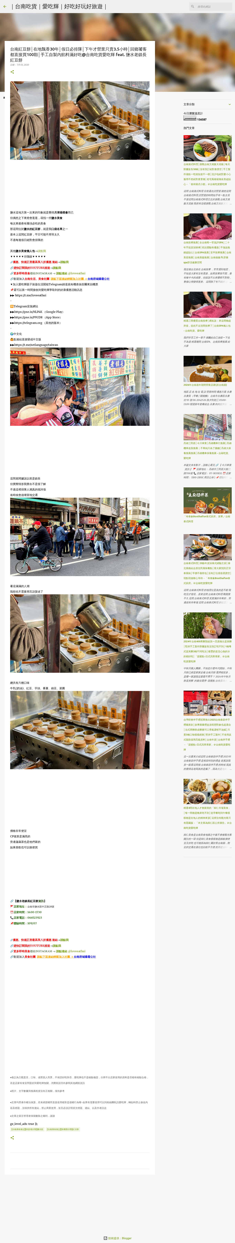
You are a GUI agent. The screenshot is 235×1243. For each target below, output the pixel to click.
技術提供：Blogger (120, 1238)
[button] (12, 72)
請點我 (42, 251)
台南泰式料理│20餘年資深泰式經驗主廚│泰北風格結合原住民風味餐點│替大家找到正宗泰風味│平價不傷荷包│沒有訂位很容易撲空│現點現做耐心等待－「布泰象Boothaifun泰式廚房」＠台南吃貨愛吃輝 (208, 573)
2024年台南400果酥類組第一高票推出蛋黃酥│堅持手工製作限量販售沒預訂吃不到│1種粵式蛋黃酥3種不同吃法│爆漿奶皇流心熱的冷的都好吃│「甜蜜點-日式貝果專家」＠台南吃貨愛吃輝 (208, 651)
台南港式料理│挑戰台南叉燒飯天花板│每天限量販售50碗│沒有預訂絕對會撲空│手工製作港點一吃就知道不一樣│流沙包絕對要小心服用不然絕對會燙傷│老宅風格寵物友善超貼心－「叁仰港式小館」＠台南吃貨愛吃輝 (207, 174)
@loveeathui (77, 273)
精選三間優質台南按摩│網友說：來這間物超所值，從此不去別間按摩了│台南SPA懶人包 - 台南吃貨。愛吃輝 (207, 325)
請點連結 (61, 273)
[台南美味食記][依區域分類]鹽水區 (27, 1129)
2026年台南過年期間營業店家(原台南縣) (205, 384)
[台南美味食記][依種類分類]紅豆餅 (63, 1129)
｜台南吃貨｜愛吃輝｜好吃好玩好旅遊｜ (59, 6)
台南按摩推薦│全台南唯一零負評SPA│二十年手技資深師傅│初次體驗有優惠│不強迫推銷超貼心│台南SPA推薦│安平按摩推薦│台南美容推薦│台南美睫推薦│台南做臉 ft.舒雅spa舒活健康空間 (207, 252)
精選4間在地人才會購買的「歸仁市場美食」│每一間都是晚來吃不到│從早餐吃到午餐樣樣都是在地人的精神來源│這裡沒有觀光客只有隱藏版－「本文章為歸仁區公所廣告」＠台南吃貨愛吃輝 (208, 818)
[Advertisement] (79, 185)
